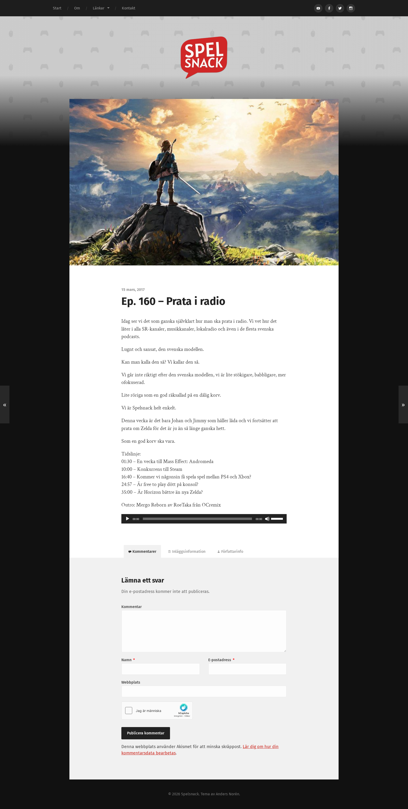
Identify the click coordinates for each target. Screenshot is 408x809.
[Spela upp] (127, 518)
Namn (128, 660)
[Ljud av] (267, 518)
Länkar (98, 8)
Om (77, 8)
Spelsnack (190, 794)
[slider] (277, 518)
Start (57, 8)
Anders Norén (227, 794)
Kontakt (128, 8)
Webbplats (130, 682)
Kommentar (131, 607)
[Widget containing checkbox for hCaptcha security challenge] (157, 711)
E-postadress (221, 660)
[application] (204, 519)
